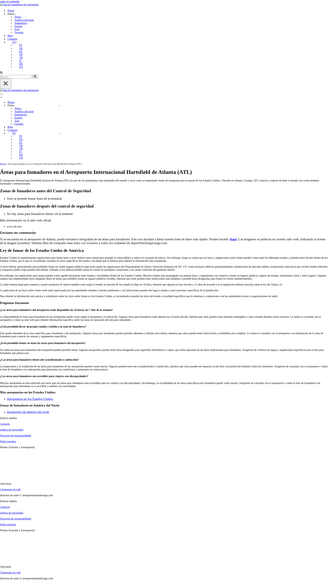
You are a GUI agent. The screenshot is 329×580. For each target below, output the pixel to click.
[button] (15, 13)
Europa (18, 26)
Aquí (233, 239)
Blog (10, 35)
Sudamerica (20, 23)
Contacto (12, 38)
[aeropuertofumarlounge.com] (19, 4)
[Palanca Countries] (59, 105)
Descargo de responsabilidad (15, 435)
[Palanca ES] (59, 133)
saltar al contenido (10, 1)
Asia (16, 29)
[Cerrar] (5, 84)
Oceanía (18, 32)
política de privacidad (11, 429)
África (17, 16)
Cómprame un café (10, 489)
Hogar (11, 10)
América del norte (24, 20)
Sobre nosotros (8, 441)
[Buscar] (1, 72)
